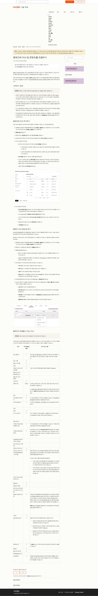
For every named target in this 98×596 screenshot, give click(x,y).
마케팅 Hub (19, 66)
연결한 (27, 232)
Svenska (50, 29)
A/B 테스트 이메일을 (35, 505)
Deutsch (50, 18)
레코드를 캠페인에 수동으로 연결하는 (38, 79)
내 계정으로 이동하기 (52, 44)
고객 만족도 (43, 402)
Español (50, 16)
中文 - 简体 (50, 39)
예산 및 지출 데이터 (37, 354)
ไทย (49, 38)
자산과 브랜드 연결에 (32, 163)
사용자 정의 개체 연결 (36, 389)
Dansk (50, 34)
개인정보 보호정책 (69, 592)
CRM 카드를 (30, 77)
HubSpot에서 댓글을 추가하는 (43, 294)
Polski (50, 28)
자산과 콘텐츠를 (17, 232)
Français (50, 23)
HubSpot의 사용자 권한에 (48, 115)
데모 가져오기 (70, 1)
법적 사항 (60, 592)
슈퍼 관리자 (34, 90)
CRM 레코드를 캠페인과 (39, 391)
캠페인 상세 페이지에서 (18, 72)
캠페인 (41, 90)
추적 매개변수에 (45, 500)
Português (50, 21)
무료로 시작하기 (80, 1)
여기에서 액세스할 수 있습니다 (65, 53)
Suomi (50, 31)
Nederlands (51, 24)
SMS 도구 (33, 544)
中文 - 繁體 (50, 33)
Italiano (50, 26)
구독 (30, 64)
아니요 (23, 572)
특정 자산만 (30, 110)
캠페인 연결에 (54, 103)
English (50, 41)
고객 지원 (51, 402)
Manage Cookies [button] (79, 592)
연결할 (20, 79)
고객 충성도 (37, 402)
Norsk (50, 36)
